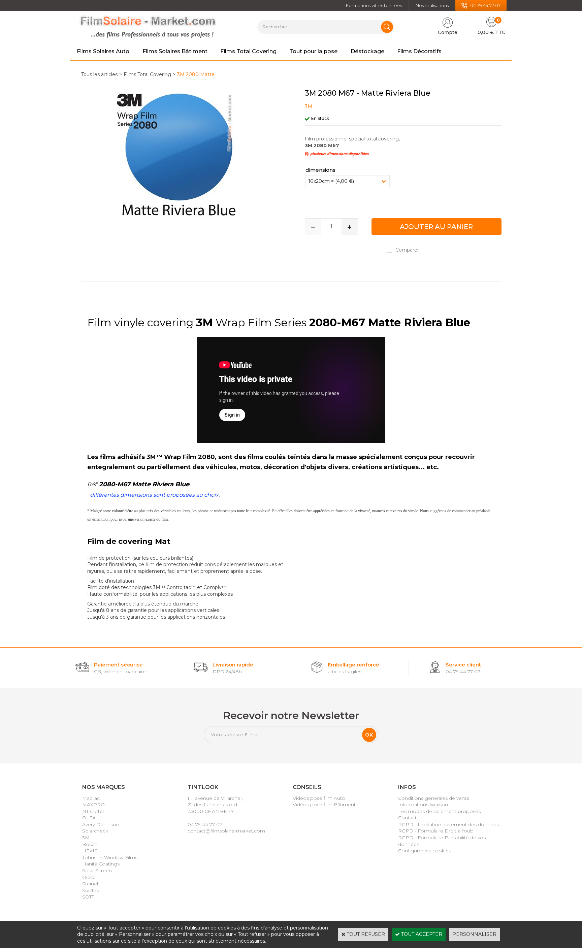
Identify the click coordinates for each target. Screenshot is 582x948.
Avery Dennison (100, 824)
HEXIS (89, 851)
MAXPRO (93, 805)
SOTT (88, 897)
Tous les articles (99, 74)
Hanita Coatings (101, 864)
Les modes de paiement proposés (439, 811)
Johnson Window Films (109, 857)
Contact (407, 818)
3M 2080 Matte (196, 74)
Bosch (89, 844)
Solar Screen (97, 871)
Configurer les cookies (424, 851)
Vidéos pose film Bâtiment (324, 805)
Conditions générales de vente (434, 798)
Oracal (89, 877)
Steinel (90, 884)
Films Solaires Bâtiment (174, 51)
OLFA (89, 818)
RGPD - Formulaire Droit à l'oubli (437, 831)
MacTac (91, 798)
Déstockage (367, 51)
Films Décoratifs (419, 51)
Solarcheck (95, 831)
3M (86, 838)
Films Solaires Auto (103, 51)
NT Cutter (93, 811)
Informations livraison (423, 805)
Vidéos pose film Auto (319, 798)
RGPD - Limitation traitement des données (448, 824)
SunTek (90, 890)
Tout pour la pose (313, 51)
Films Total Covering (248, 51)
